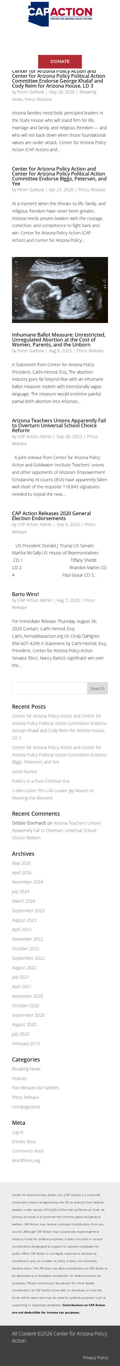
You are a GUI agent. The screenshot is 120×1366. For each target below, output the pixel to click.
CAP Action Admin (35, 436)
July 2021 (20, 977)
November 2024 (27, 882)
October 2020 (25, 1005)
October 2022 (25, 948)
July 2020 (20, 1034)
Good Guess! (24, 771)
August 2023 (24, 920)
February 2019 (26, 1043)
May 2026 (21, 863)
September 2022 (28, 958)
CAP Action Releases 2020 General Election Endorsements (51, 516)
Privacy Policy (95, 1357)
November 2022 (27, 939)
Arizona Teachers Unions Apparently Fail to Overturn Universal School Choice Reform (59, 425)
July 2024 (20, 891)
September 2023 (28, 910)
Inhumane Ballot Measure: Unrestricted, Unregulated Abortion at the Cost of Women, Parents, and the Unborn (59, 339)
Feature (19, 1078)
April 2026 (21, 872)
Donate (60, 61)
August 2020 (24, 1024)
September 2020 (28, 1015)
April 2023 (21, 929)
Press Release (38, 99)
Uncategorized (26, 1107)
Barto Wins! (25, 594)
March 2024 (23, 901)
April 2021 (21, 986)
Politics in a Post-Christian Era (40, 781)
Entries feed (23, 1142)
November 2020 (27, 996)
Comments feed (27, 1151)
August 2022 (24, 968)
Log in (17, 1132)
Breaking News (26, 1069)
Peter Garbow (31, 92)
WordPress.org (26, 1160)
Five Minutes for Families (35, 1088)
